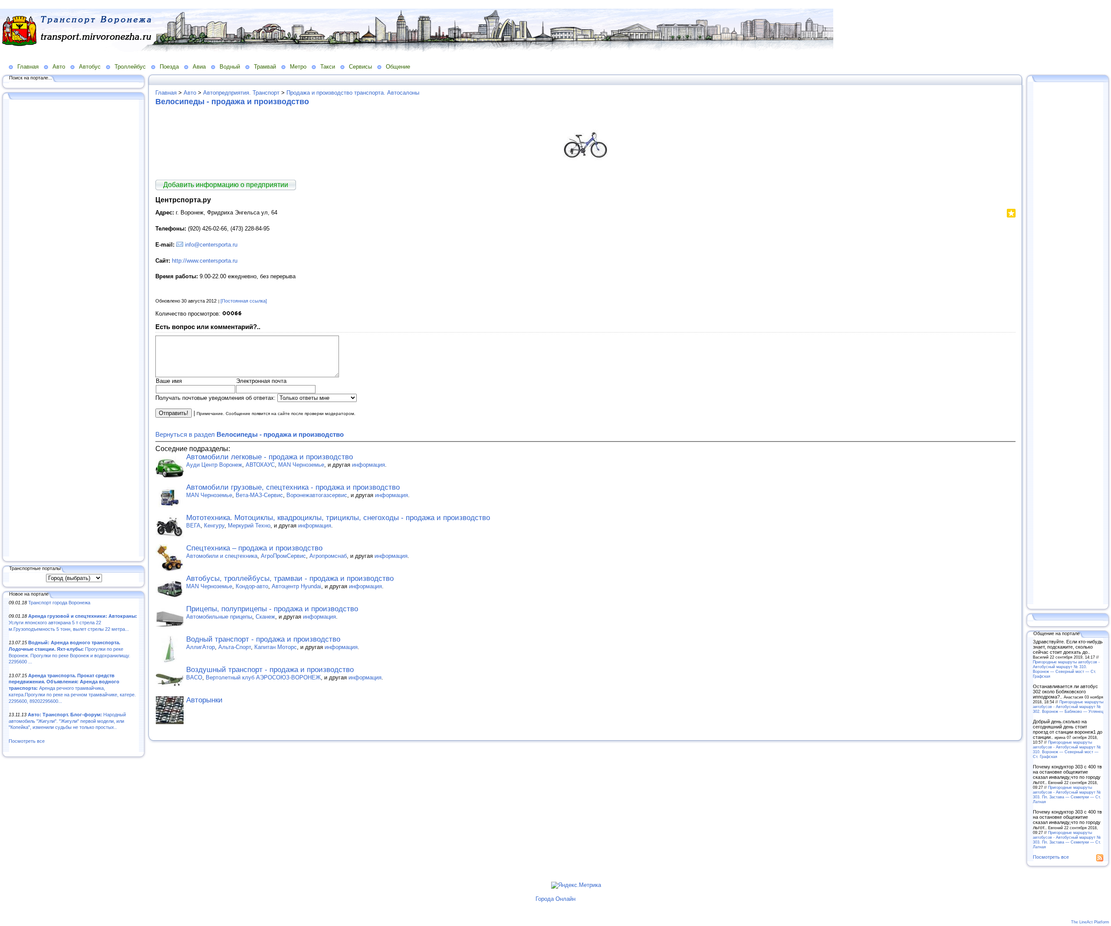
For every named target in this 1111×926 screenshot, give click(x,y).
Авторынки (204, 700)
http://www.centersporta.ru (204, 260)
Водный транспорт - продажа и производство (263, 639)
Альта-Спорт (234, 647)
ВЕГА (193, 525)
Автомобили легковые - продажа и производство (269, 457)
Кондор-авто (252, 586)
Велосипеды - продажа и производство (232, 101)
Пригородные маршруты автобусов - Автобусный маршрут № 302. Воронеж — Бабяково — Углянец (1068, 706)
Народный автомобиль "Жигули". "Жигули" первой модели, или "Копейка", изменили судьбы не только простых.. (67, 721)
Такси (327, 66)
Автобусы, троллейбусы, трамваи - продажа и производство (290, 578)
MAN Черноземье (301, 464)
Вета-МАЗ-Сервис (259, 495)
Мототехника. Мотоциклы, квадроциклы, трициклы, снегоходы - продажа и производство (338, 518)
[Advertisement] (74, 329)
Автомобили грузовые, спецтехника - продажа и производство (293, 487)
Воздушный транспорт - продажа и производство (270, 670)
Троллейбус (130, 66)
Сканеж (265, 616)
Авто (59, 66)
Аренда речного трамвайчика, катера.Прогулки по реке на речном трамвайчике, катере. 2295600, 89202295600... (72, 688)
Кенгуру (214, 525)
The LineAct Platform (1090, 922)
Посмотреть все (27, 741)
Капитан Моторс (275, 647)
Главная (28, 66)
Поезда (169, 66)
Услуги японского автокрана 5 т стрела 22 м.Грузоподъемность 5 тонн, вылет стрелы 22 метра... (73, 622)
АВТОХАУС (260, 464)
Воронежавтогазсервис (316, 495)
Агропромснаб (328, 556)
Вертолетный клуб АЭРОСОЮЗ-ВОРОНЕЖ (263, 677)
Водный (230, 66)
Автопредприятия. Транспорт (241, 92)
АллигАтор (200, 647)
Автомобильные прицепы (219, 616)
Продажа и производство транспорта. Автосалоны (352, 92)
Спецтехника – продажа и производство (254, 548)
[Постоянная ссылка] (243, 300)
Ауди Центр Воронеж (214, 464)
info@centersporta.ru (211, 244)
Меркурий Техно (249, 525)
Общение (398, 66)
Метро (298, 66)
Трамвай (265, 66)
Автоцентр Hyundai (296, 586)
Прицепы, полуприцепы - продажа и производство (272, 609)
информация (368, 464)
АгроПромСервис (283, 556)
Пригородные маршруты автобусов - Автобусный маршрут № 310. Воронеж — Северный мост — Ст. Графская (1066, 669)
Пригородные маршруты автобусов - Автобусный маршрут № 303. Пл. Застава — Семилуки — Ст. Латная (1067, 794)
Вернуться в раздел (249, 434)
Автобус (90, 66)
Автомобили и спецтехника (221, 556)
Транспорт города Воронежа (59, 602)
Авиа (199, 66)
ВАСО (194, 677)
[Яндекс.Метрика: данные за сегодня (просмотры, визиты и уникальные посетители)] (576, 885)
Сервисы (360, 66)
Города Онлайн (555, 899)
